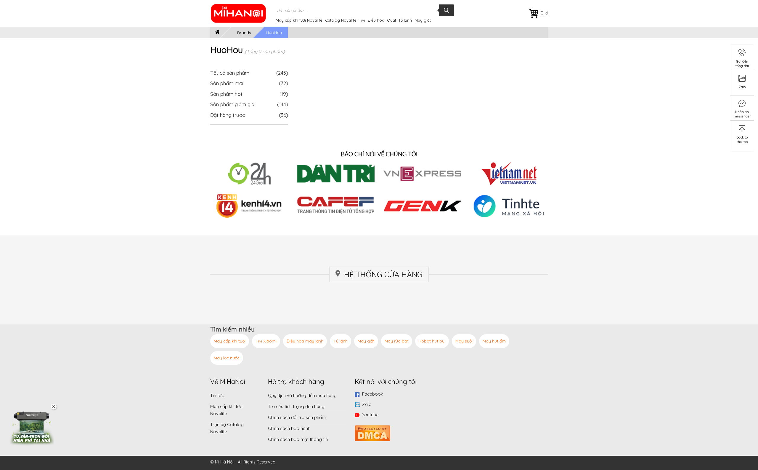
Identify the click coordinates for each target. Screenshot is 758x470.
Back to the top (742, 138)
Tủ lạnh (405, 20)
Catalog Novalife (340, 20)
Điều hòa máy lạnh (305, 341)
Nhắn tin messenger (742, 113)
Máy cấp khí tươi (229, 341)
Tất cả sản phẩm (249, 73)
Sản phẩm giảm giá (232, 104)
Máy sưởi (464, 341)
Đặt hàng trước (227, 115)
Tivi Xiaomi (266, 341)
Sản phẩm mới (226, 83)
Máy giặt (423, 20)
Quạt (391, 20)
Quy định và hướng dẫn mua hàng (302, 395)
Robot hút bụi (432, 341)
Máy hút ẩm (494, 341)
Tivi (362, 20)
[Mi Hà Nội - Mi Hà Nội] (242, 13)
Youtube (370, 415)
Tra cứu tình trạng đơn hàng (296, 406)
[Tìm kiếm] (446, 10)
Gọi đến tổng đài (742, 62)
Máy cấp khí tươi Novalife (299, 20)
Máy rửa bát (397, 341)
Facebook (372, 394)
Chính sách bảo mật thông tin (298, 439)
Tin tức (217, 395)
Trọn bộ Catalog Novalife (227, 428)
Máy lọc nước (227, 358)
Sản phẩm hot (226, 94)
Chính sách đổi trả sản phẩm (297, 417)
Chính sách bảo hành (289, 428)
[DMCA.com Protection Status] (372, 432)
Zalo (367, 404)
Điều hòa (376, 20)
